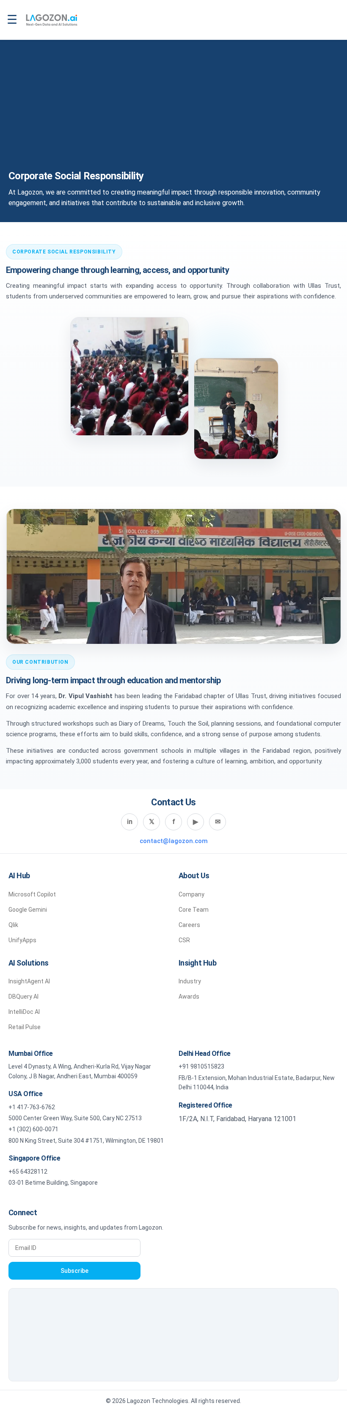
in (129, 822)
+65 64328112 (27, 1171)
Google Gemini (27, 909)
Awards (189, 996)
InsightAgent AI (29, 981)
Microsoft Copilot (32, 894)
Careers (189, 924)
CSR (184, 940)
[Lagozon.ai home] (51, 20)
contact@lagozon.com (174, 841)
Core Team (194, 909)
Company (191, 894)
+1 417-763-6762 (31, 1107)
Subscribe (74, 1270)
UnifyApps (22, 940)
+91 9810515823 (201, 1066)
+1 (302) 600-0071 (33, 1129)
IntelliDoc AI (24, 1011)
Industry (190, 981)
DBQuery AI (23, 996)
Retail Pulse (24, 1027)
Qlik (13, 924)
